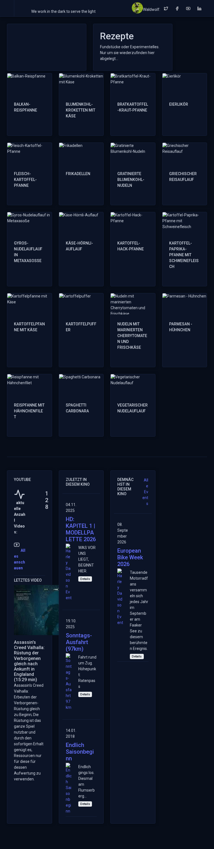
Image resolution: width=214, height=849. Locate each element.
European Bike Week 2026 (130, 557)
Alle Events (145, 492)
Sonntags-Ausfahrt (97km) (79, 642)
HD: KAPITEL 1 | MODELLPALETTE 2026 (81, 529)
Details (85, 579)
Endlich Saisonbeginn (80, 752)
